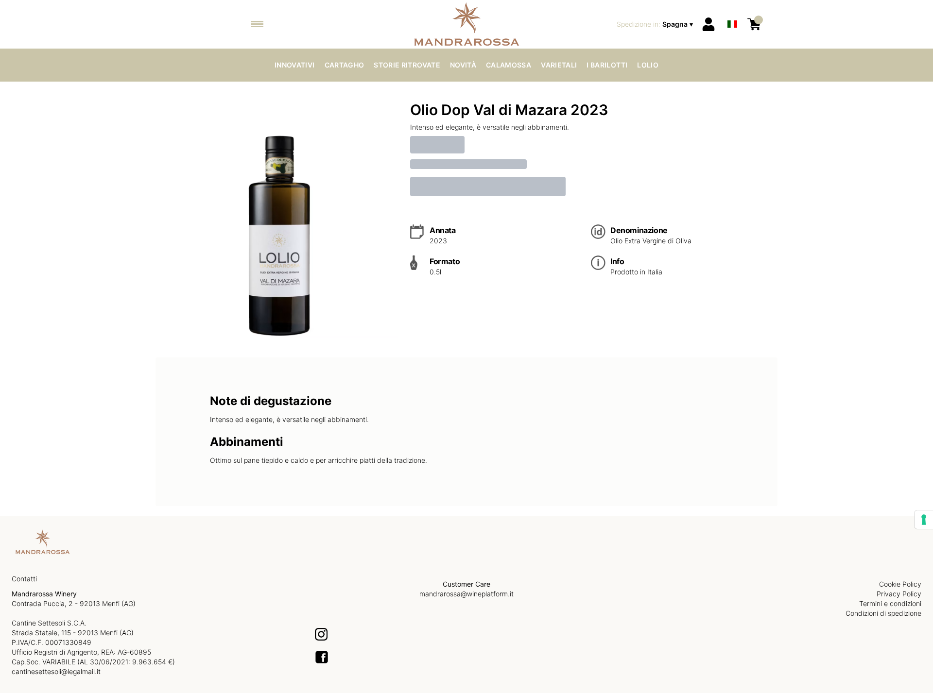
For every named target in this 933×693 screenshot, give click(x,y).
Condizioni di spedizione (883, 613)
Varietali (559, 65)
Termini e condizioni (890, 603)
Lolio (647, 65)
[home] (466, 24)
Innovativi (295, 65)
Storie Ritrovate (407, 65)
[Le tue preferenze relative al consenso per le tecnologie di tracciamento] (924, 519)
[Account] (708, 24)
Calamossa (508, 65)
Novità (463, 65)
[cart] (754, 24)
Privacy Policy (899, 594)
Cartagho (344, 65)
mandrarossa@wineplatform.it (466, 594)
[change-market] (656, 24)
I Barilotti (607, 65)
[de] (732, 11)
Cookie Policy (900, 584)
